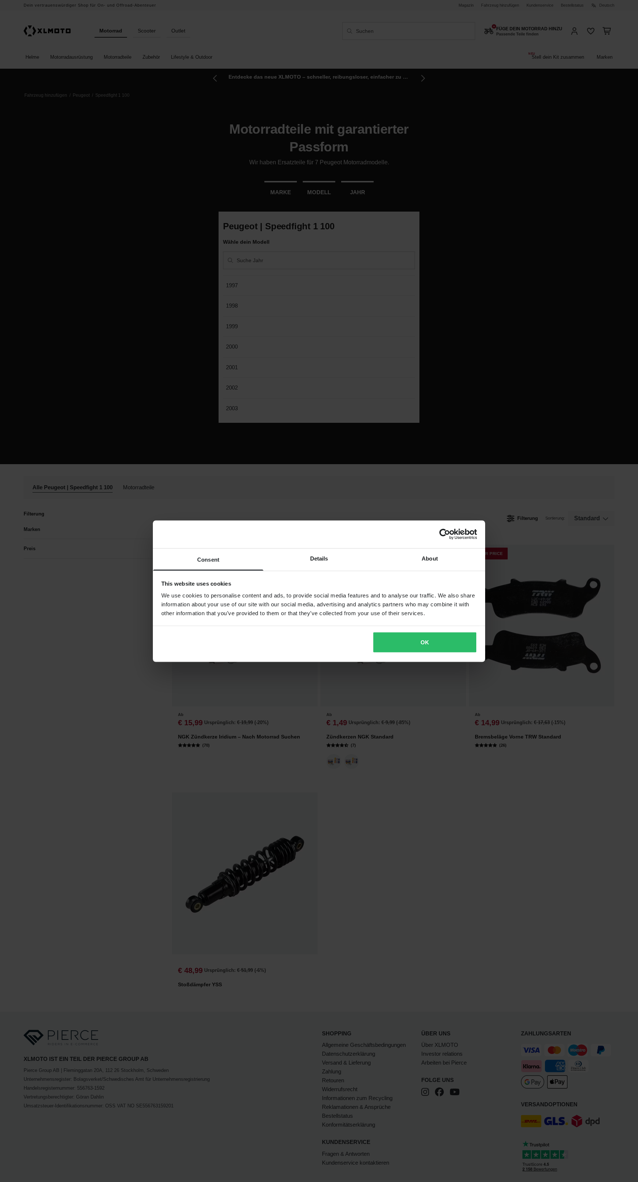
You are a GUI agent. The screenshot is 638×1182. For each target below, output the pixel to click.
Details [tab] (319, 558)
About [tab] (430, 558)
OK (425, 642)
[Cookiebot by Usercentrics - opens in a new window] (444, 534)
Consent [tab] (208, 559)
